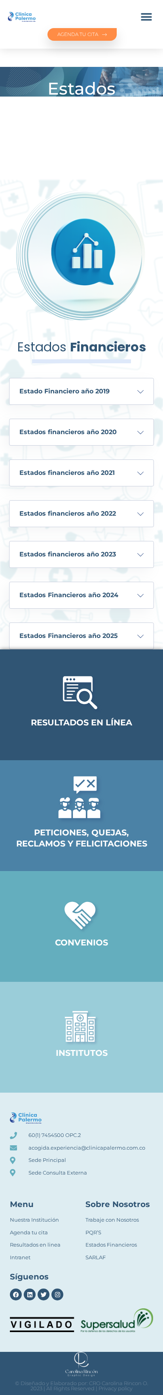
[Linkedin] (30, 1294)
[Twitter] (43, 1294)
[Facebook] (16, 1294)
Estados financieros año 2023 (67, 554)
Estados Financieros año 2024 (68, 595)
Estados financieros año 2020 (68, 432)
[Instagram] (57, 1294)
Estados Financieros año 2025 (68, 636)
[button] (146, 17)
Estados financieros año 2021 (67, 472)
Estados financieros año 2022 (67, 513)
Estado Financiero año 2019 (64, 391)
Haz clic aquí (81, 713)
